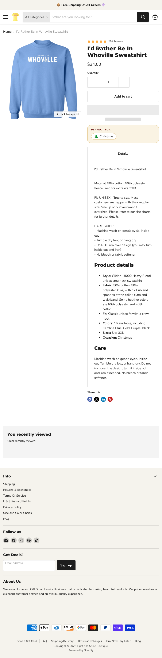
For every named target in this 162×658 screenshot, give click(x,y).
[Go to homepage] (15, 17)
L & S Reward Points (17, 501)
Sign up (66, 565)
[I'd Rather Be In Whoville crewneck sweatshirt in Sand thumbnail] (24, 130)
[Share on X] (96, 399)
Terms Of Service (14, 496)
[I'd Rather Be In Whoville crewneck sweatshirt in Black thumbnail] (54, 130)
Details (123, 153)
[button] (123, 110)
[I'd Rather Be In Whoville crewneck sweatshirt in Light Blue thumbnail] (68, 145)
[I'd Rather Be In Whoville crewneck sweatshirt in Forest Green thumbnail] (39, 159)
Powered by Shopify (81, 650)
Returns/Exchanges (90, 641)
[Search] (143, 17)
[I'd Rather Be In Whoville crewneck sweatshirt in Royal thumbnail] (54, 159)
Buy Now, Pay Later (118, 641)
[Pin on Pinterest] (110, 399)
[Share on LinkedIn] (103, 399)
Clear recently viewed (21, 441)
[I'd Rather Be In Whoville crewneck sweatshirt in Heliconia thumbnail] (9, 159)
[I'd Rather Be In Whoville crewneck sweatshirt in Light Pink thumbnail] (24, 159)
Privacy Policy (12, 507)
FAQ (6, 519)
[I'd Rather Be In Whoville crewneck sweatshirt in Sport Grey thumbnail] (39, 130)
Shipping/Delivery (62, 641)
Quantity (93, 73)
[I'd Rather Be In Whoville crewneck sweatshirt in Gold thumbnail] (9, 174)
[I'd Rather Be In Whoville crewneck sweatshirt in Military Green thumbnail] (39, 145)
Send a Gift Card (27, 641)
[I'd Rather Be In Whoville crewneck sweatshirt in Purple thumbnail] (24, 174)
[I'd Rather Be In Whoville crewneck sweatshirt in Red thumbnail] (24, 145)
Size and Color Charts (17, 513)
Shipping (9, 484)
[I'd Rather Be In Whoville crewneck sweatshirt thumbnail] (9, 130)
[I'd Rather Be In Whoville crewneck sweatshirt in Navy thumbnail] (9, 145)
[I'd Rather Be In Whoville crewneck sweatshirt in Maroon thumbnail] (68, 130)
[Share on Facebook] (89, 399)
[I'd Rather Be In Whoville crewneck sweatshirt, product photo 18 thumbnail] (39, 174)
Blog (138, 641)
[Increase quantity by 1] (124, 82)
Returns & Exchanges (17, 490)
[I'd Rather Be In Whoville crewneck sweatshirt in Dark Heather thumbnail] (54, 145)
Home (7, 32)
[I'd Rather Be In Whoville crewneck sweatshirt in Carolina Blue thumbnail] (68, 159)
